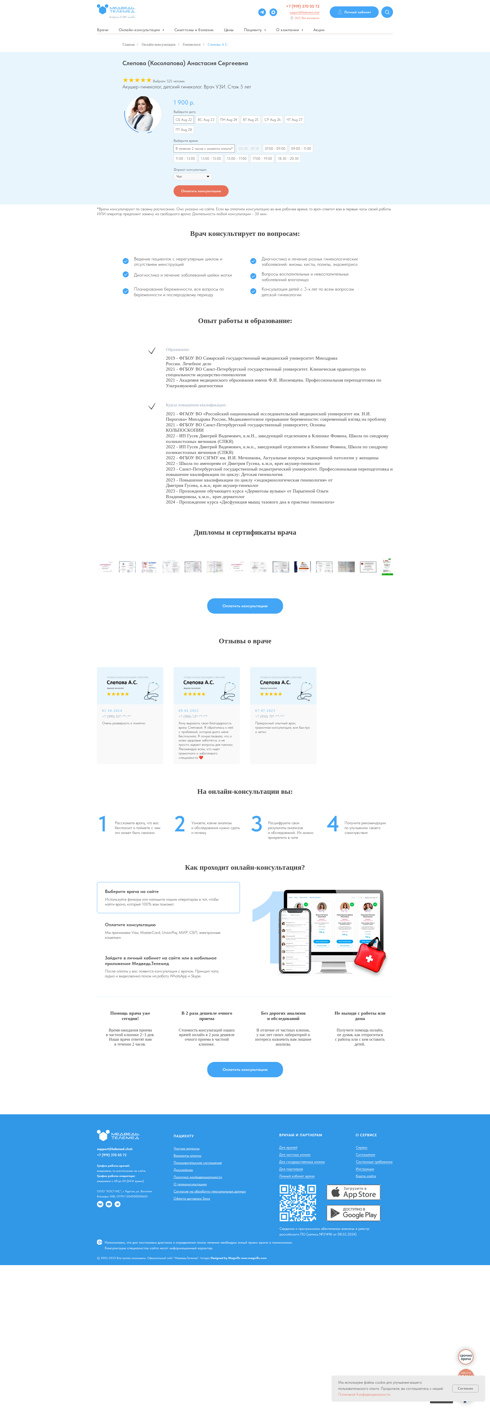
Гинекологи (192, 45)
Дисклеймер (183, 1170)
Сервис (362, 1147)
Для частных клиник (295, 1154)
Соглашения (365, 1154)
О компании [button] (288, 29)
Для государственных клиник (302, 1162)
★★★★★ (137, 80)
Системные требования (374, 1162)
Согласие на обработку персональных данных (210, 1191)
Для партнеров (291, 1169)
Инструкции (365, 1169)
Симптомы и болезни (194, 29)
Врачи (102, 29)
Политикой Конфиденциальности (364, 1394)
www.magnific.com (254, 1258)
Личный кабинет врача (297, 1176)
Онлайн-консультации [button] (140, 29)
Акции (319, 29)
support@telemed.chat (305, 12)
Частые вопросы (187, 1148)
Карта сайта (366, 1176)
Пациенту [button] (253, 29)
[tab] (168, 897)
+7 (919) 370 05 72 (303, 6)
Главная (128, 45)
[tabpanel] (321, 929)
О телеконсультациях (190, 1184)
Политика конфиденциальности (198, 1177)
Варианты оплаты (187, 1155)
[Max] (273, 12)
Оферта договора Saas (192, 1198)
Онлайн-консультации (159, 45)
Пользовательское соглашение (198, 1163)
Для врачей (288, 1147)
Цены (229, 29)
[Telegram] (262, 12)
